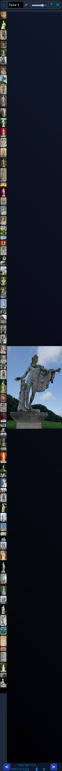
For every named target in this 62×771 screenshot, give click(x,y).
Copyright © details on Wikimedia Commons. (27, 765)
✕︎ (57, 4)
